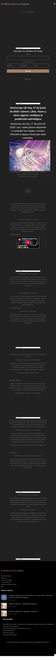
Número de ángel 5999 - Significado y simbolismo (23, 611)
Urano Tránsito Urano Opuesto (11, 626)
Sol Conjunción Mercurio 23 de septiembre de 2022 (16, 628)
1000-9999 (14, 614)
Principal (24, 12)
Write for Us (47, 642)
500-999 (14, 606)
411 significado (13, 452)
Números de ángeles (6, 580)
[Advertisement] (28, 37)
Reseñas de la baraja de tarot (8, 584)
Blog (2, 586)
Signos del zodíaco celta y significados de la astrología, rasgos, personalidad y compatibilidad (28, 624)
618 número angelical (14, 380)
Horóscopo (28, 79)
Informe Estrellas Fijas (8, 630)
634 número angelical (14, 234)
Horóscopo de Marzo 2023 (10, 634)
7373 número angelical (15, 308)
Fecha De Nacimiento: (28, 62)
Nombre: (28, 54)
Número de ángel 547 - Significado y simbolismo (23, 604)
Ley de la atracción (6, 582)
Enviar (28, 71)
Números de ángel (6, 576)
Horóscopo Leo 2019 (8, 632)
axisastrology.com (38, 642)
